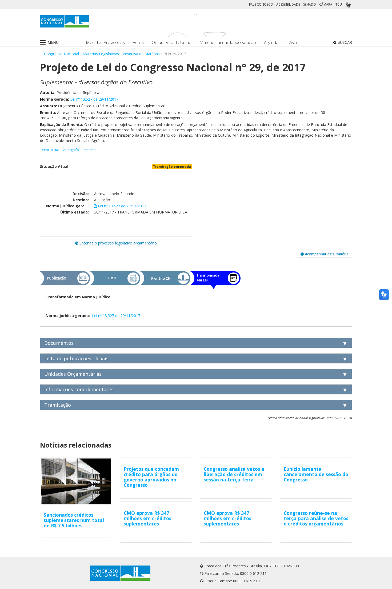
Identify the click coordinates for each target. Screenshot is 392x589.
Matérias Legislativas (101, 53)
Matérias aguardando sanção (227, 42)
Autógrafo (71, 150)
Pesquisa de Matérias (141, 53)
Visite (293, 42)
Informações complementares (79, 389)
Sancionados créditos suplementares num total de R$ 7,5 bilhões (74, 520)
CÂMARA (325, 4)
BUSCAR (344, 42)
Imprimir (89, 150)
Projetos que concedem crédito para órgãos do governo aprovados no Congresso (151, 477)
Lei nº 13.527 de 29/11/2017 (94, 99)
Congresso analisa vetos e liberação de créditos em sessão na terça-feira (234, 474)
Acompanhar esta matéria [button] (326, 253)
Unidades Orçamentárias (73, 374)
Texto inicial (49, 150)
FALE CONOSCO (261, 4)
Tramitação (57, 405)
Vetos (138, 42)
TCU (338, 4)
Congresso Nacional (61, 53)
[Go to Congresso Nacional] (64, 21)
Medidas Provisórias (105, 42)
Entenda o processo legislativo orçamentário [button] (117, 243)
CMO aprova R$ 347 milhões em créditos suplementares (147, 518)
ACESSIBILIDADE (288, 4)
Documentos (59, 343)
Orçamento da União (171, 42)
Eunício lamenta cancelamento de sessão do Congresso (316, 474)
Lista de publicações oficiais (76, 358)
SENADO (309, 4)
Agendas (272, 42)
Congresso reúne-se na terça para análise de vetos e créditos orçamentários (316, 518)
